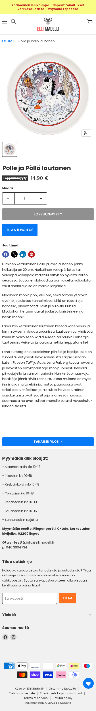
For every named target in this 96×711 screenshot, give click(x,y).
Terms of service (36, 698)
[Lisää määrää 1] (41, 198)
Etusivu (8, 41)
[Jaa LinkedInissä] (22, 254)
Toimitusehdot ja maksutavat (61, 693)
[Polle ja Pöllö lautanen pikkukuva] (9, 149)
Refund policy (62, 698)
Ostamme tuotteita (62, 688)
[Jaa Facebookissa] (5, 254)
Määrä (7, 188)
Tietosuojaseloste (22, 693)
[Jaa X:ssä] (14, 254)
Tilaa (67, 598)
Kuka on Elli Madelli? (29, 688)
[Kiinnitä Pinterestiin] (31, 254)
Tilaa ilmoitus (19, 230)
